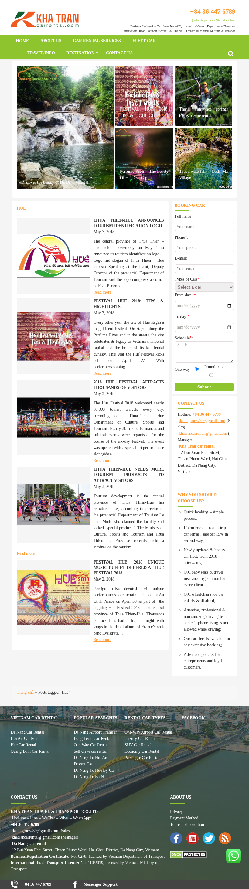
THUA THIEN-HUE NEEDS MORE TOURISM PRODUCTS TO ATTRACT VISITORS (129, 474)
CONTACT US (119, 53)
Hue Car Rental (23, 745)
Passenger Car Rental (141, 757)
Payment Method (184, 818)
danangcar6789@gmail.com (202, 420)
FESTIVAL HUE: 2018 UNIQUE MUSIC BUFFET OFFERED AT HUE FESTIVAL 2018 (129, 567)
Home (22, 41)
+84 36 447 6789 (212, 11)
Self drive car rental (90, 751)
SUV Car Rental (138, 745)
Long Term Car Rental (92, 738)
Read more (102, 292)
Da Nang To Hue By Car (94, 770)
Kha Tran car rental (197, 446)
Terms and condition (187, 824)
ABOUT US (50, 41)
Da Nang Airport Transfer (95, 732)
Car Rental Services (97, 41)
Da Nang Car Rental (27, 732)
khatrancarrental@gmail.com (203, 433)
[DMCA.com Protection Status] (204, 854)
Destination (80, 53)
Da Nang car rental (29, 843)
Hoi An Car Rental (26, 738)
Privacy (176, 811)
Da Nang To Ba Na (90, 777)
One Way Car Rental (91, 745)
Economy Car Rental (141, 751)
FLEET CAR (144, 41)
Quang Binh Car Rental (30, 751)
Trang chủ (25, 692)
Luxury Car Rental (139, 738)
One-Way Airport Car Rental (148, 732)
